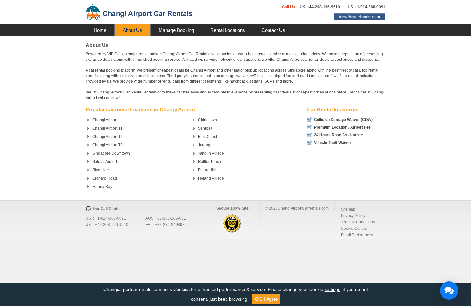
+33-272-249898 (170, 224)
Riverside (100, 170)
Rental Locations (227, 30)
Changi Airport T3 (107, 145)
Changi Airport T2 (107, 136)
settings (332, 289)
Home (100, 30)
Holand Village (211, 178)
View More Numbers (357, 17)
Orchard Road (104, 178)
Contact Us (273, 30)
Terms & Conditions (358, 222)
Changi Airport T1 (107, 128)
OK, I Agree (266, 299)
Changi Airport (104, 120)
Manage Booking (176, 30)
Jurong (204, 145)
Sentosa (205, 128)
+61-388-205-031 (170, 218)
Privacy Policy (353, 215)
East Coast (207, 136)
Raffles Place (209, 161)
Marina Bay (102, 186)
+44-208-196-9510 (323, 7)
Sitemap (348, 209)
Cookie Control (354, 228)
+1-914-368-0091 (370, 7)
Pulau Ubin (208, 170)
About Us (132, 30)
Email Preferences (357, 235)
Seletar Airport (104, 161)
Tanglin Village (211, 153)
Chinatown (207, 120)
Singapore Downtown (111, 153)
